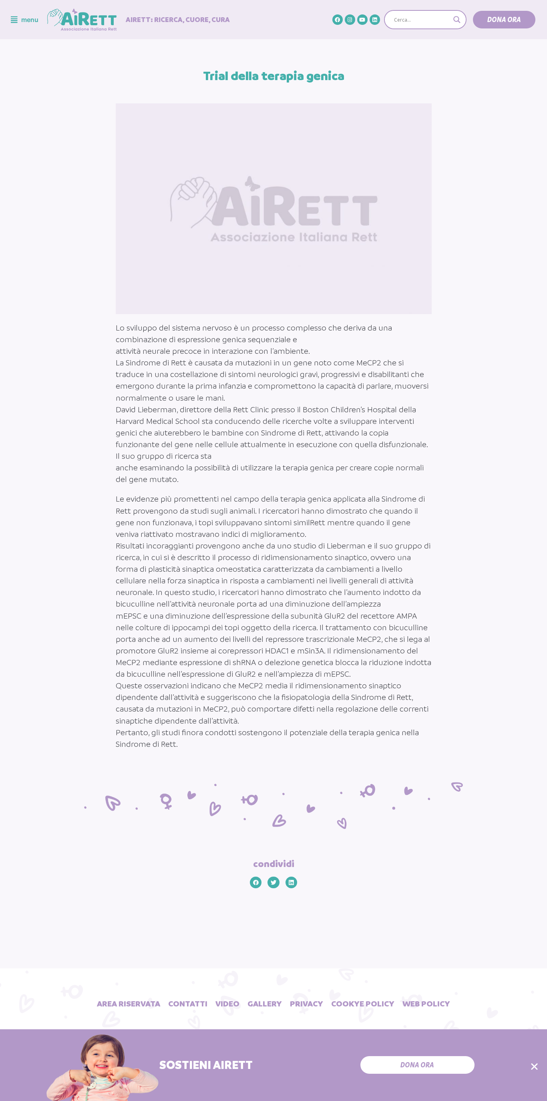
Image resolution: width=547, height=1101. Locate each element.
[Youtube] (362, 19)
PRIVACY (306, 1003)
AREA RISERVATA (128, 1003)
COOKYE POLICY (362, 1003)
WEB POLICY (426, 1003)
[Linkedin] (375, 19)
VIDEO (227, 1003)
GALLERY (264, 1003)
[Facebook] (337, 19)
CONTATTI (187, 1003)
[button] (504, 19)
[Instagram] (350, 19)
